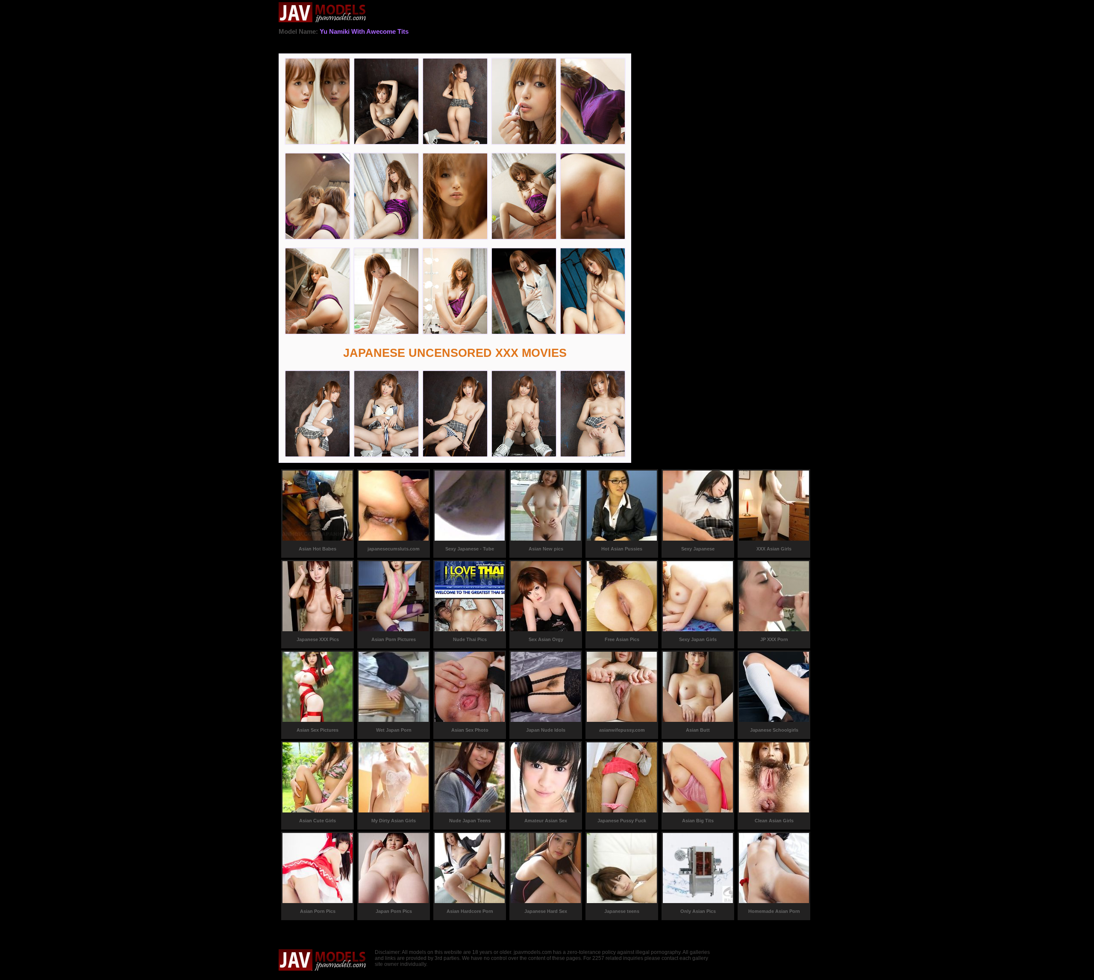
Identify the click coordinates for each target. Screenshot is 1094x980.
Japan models (322, 13)
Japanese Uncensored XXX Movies (455, 353)
